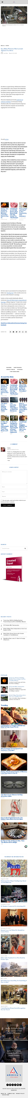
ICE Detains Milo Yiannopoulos (11, 625)
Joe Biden (19, 369)
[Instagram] (13, 1085)
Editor (6, 53)
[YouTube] (18, 1085)
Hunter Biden (18, 367)
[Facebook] (10, 332)
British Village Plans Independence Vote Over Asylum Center (15, 629)
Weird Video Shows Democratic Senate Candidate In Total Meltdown (13, 634)
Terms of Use (11, 1093)
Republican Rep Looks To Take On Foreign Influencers (14, 639)
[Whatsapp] (23, 332)
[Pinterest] (19, 332)
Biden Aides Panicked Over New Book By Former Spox (13, 958)
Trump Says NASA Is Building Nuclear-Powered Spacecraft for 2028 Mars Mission (14, 621)
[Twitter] (16, 332)
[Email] (26, 332)
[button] (25, 548)
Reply (9, 460)
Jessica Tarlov (10, 369)
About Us (3, 1093)
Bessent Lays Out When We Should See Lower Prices (12, 931)
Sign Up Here (5, 1094)
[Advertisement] (14, 34)
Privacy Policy (20, 1093)
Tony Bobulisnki (14, 371)
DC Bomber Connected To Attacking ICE (13, 906)
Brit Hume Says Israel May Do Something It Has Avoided (14, 981)
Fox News (8, 367)
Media (3, 45)
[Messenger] (13, 332)
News (7, 45)
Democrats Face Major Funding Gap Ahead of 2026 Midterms (13, 881)
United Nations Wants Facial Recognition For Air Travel (13, 1009)
